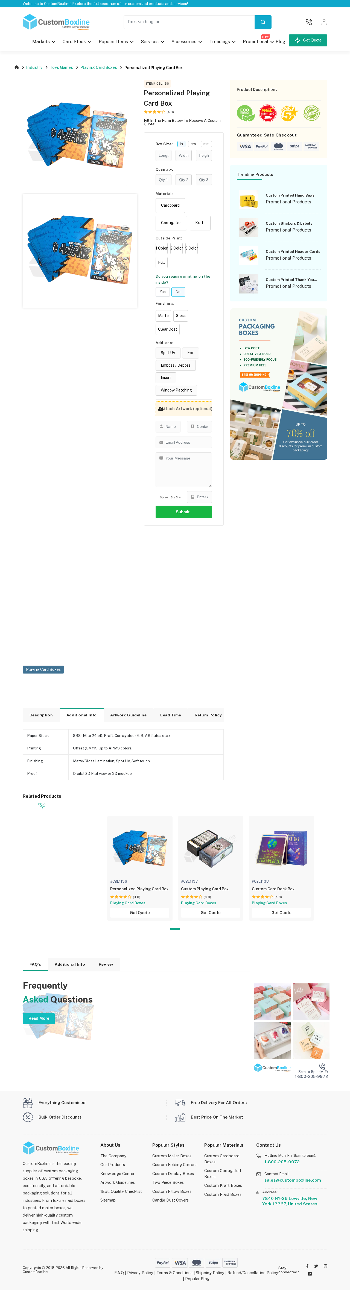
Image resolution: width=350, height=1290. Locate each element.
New (265, 36)
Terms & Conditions (174, 1272)
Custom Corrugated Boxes (222, 1173)
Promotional (256, 40)
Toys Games (61, 67)
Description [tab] (41, 715)
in (181, 144)
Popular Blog (197, 1278)
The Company (113, 1155)
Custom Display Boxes (173, 1173)
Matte (163, 315)
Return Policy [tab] (208, 715)
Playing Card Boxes (98, 67)
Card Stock (74, 41)
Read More (38, 1018)
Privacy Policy (140, 1272)
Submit (184, 511)
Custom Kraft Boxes (223, 1185)
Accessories (184, 41)
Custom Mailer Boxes (171, 1155)
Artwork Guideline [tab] (128, 715)
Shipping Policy (210, 1272)
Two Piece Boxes (168, 1182)
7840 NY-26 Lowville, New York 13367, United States (289, 1201)
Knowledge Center (117, 1173)
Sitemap (108, 1200)
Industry (34, 67)
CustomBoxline (35, 1272)
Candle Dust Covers (170, 1200)
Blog (280, 41)
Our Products (112, 1164)
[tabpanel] (139, 868)
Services (150, 41)
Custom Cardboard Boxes (222, 1158)
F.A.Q (119, 1272)
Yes (163, 292)
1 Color (162, 248)
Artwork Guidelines (117, 1182)
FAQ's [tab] (35, 964)
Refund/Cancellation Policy (253, 1272)
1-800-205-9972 (282, 1161)
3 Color (191, 248)
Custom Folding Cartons (174, 1164)
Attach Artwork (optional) (186, 408)
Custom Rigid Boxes (222, 1194)
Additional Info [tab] (81, 715)
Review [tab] (106, 964)
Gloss (181, 315)
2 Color (176, 248)
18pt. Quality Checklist (121, 1191)
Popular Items (113, 41)
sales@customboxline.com (292, 1180)
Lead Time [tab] (170, 715)
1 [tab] (175, 929)
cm (193, 144)
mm (206, 144)
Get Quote (311, 40)
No (178, 292)
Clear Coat (167, 329)
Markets (41, 41)
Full (161, 262)
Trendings (219, 41)
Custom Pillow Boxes (171, 1191)
